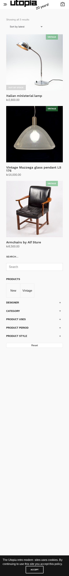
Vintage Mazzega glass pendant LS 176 (33, 169)
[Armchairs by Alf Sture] (34, 209)
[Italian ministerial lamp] (34, 62)
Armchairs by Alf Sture (23, 242)
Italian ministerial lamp (24, 96)
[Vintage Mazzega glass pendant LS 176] (34, 134)
